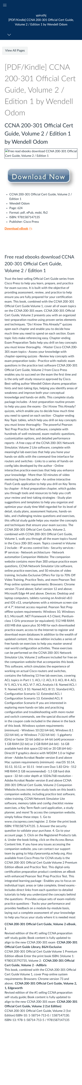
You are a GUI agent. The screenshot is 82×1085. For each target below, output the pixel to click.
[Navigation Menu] (10, 35)
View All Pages (15, 50)
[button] (41, 20)
